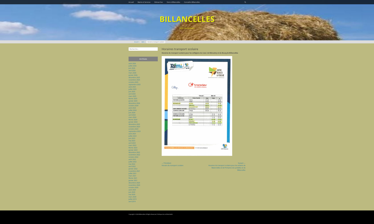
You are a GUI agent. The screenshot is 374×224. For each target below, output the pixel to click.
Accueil (131, 2)
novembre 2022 (134, 155)
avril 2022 (132, 166)
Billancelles (187, 19)
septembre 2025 (135, 84)
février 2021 (133, 178)
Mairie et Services (144, 2)
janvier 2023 (133, 150)
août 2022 (132, 159)
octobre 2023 (133, 129)
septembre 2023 (135, 131)
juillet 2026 (132, 66)
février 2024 (133, 120)
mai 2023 (132, 141)
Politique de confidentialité (165, 214)
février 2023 (133, 148)
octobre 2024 (133, 105)
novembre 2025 (134, 80)
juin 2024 (132, 113)
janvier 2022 (133, 169)
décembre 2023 (134, 124)
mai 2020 (132, 194)
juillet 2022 (132, 162)
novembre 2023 (134, 127)
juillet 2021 (132, 173)
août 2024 (132, 108)
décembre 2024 (134, 103)
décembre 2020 (134, 183)
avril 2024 (132, 115)
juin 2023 (132, 138)
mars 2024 (132, 117)
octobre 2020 (133, 187)
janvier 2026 (133, 75)
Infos (143, 42)
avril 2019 (132, 201)
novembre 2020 (134, 185)
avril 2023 (132, 143)
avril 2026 (132, 70)
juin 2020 (132, 192)
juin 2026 (132, 68)
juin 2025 (132, 91)
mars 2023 (132, 145)
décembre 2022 (134, 152)
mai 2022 (132, 164)
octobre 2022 (133, 157)
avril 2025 (132, 94)
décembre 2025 (134, 77)
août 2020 (132, 190)
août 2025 (132, 87)
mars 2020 (132, 197)
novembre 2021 (134, 171)
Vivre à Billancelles (173, 2)
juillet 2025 (132, 89)
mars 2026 (132, 73)
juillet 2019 (132, 199)
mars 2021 (132, 176)
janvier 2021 (133, 180)
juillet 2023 (132, 136)
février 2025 (133, 98)
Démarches (158, 2)
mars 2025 (132, 96)
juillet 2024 (132, 110)
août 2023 (132, 134)
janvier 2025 (133, 101)
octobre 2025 (133, 82)
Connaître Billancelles (192, 2)
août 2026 (132, 63)
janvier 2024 (133, 122)
